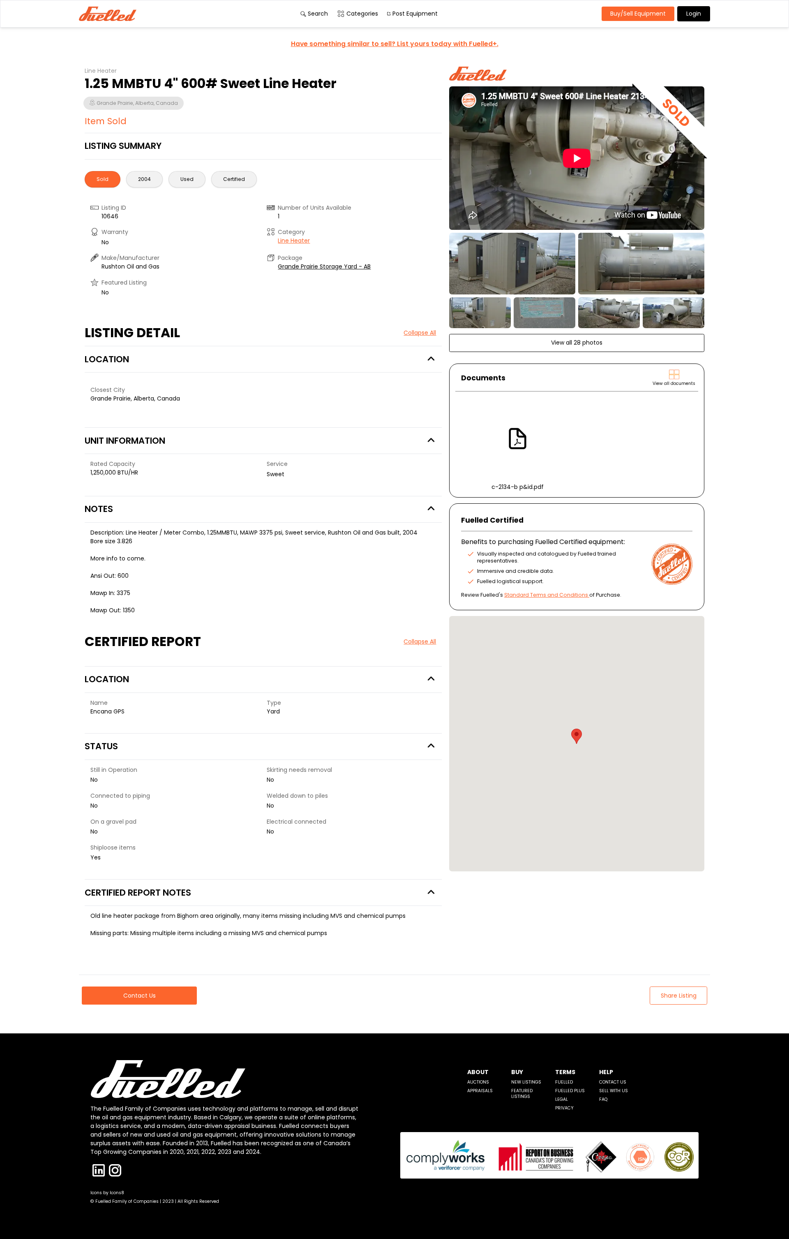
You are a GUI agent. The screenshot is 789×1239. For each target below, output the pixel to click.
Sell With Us (613, 1091)
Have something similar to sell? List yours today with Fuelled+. (394, 44)
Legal (561, 1099)
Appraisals (480, 1091)
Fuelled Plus (570, 1091)
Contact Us (612, 1082)
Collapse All (420, 333)
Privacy (564, 1108)
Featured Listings (522, 1094)
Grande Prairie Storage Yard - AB (324, 266)
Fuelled (564, 1082)
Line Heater (294, 240)
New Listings (526, 1082)
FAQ (603, 1099)
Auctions (478, 1082)
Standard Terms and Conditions (546, 594)
